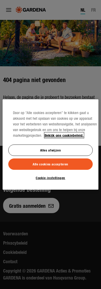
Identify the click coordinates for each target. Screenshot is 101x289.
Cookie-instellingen (50, 177)
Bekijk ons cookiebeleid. (64, 135)
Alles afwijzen (50, 150)
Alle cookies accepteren (50, 164)
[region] (51, 144)
